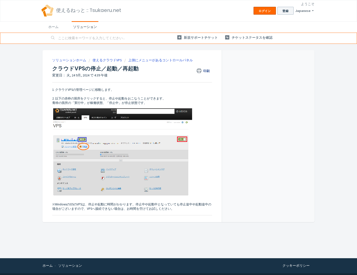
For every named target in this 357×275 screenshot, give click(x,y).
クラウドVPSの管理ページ (73, 90)
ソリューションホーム (69, 60)
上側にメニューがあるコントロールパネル (160, 60)
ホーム (53, 27)
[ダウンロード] (169, 74)
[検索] (53, 38)
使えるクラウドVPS (107, 60)
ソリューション (85, 27)
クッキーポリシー (296, 265)
